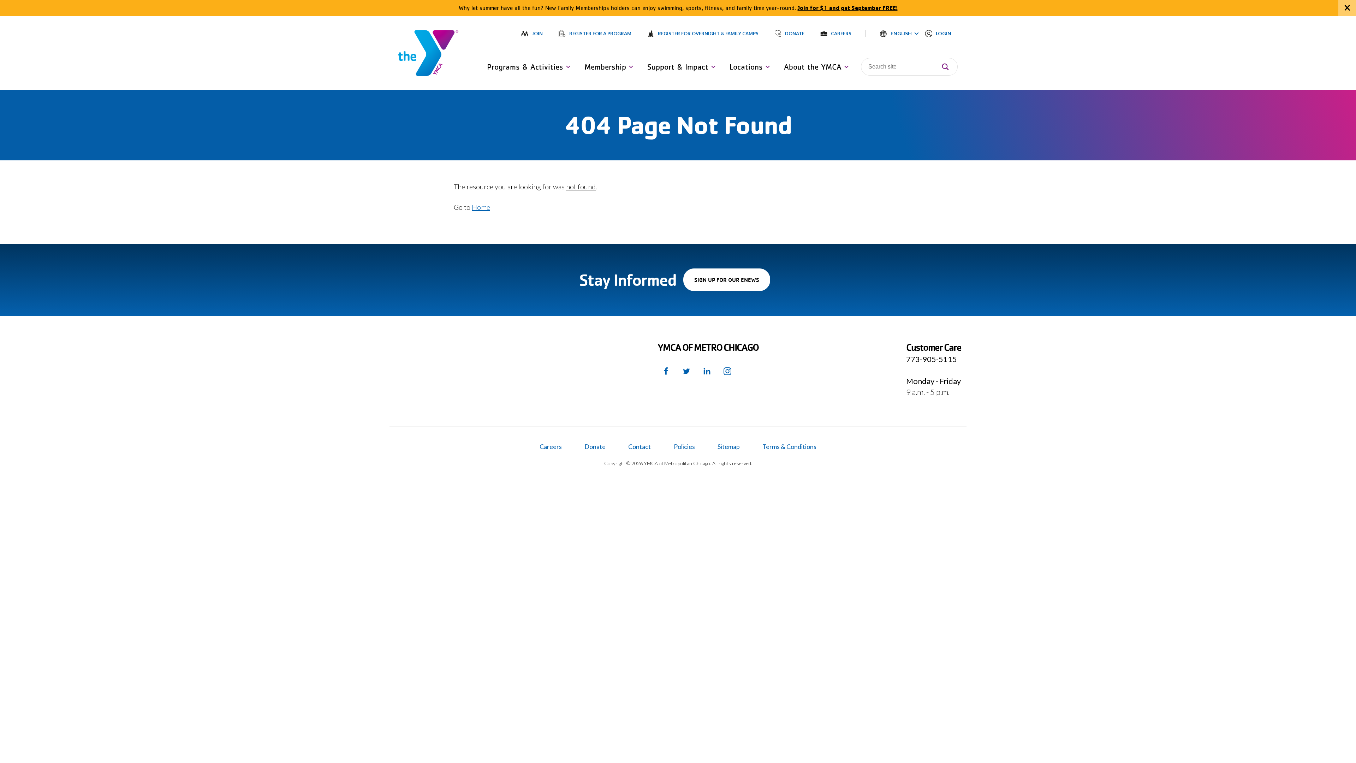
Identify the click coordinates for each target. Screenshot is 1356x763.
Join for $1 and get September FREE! (848, 7)
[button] (899, 33)
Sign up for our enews (732, 283)
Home (481, 207)
